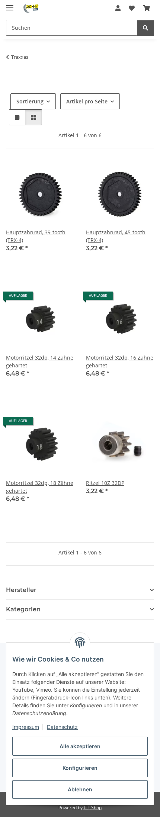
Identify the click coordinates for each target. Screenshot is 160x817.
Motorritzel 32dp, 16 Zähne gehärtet (119, 361)
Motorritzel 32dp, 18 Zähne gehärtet (39, 486)
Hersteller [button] (21, 590)
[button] (118, 8)
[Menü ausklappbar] (9, 4)
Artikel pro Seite (87, 101)
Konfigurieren (80, 768)
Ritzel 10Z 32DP (105, 482)
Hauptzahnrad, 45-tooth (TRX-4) (115, 236)
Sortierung (30, 101)
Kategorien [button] (23, 609)
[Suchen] (145, 28)
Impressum (25, 727)
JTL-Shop (93, 807)
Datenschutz (62, 727)
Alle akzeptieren (80, 746)
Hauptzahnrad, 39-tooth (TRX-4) (35, 236)
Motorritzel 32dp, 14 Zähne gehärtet (39, 361)
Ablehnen (80, 789)
